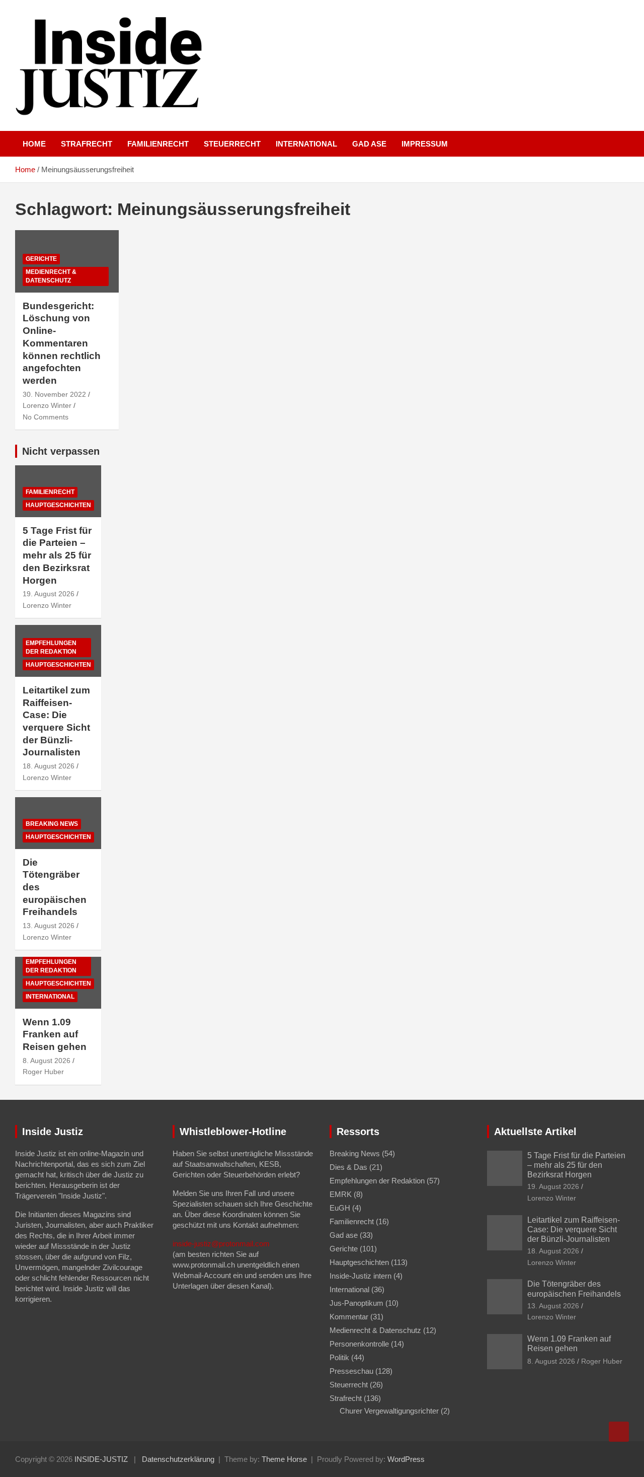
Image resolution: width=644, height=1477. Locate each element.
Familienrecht (158, 143)
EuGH (340, 1208)
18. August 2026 (48, 766)
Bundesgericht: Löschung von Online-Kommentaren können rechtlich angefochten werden (62, 343)
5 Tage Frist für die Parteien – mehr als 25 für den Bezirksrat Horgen (57, 555)
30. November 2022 (54, 394)
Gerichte (41, 258)
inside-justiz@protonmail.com (221, 1243)
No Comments (45, 417)
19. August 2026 (48, 594)
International (306, 143)
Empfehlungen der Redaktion (51, 647)
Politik (339, 1357)
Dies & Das (348, 1167)
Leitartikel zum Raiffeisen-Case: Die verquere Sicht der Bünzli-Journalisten (573, 1229)
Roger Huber (43, 1072)
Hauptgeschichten (58, 505)
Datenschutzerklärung (178, 1459)
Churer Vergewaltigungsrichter (389, 1410)
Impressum (424, 143)
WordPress (406, 1459)
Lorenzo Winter (47, 405)
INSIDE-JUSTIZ (101, 1459)
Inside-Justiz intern (360, 1276)
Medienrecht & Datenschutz (51, 276)
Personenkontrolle (359, 1344)
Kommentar (349, 1316)
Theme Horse (284, 1459)
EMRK (341, 1194)
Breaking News (52, 823)
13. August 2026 (48, 926)
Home (34, 143)
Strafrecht (86, 143)
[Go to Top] (619, 1432)
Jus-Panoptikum (356, 1303)
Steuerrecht (232, 143)
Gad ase (369, 143)
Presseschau (351, 1371)
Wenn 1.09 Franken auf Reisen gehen (55, 1034)
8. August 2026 (46, 1061)
